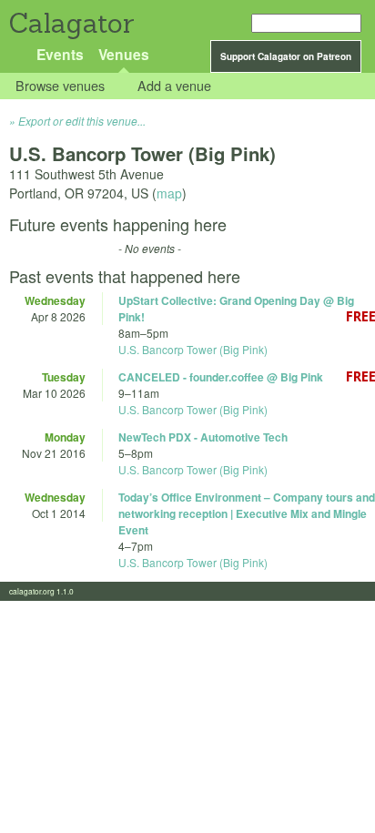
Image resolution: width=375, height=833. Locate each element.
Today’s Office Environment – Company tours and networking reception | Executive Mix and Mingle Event (246, 513)
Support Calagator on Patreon (285, 56)
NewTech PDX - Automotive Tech (203, 437)
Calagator (70, 23)
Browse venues (60, 86)
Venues (123, 54)
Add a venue (174, 86)
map (169, 193)
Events (60, 54)
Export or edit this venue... (82, 120)
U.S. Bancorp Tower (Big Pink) (193, 349)
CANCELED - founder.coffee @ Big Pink (220, 377)
